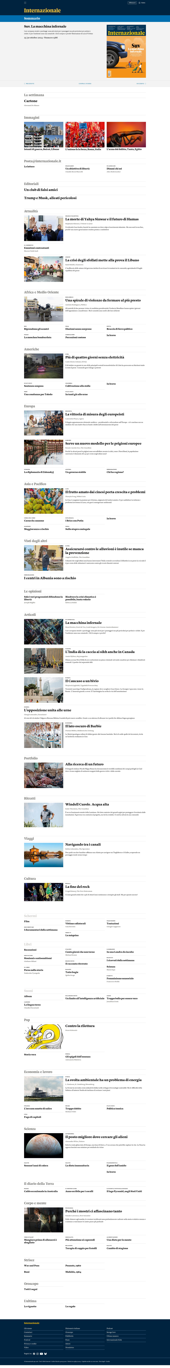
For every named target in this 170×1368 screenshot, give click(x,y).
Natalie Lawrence (72, 1216)
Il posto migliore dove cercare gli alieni (96, 1137)
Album (28, 996)
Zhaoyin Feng (70, 496)
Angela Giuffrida (71, 557)
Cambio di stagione (117, 1248)
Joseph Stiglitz (29, 602)
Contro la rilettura (80, 1026)
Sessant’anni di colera (36, 1166)
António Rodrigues (72, 305)
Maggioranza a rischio (36, 529)
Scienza (111, 967)
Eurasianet (42, 714)
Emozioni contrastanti (36, 248)
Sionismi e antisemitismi (38, 958)
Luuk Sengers (91, 627)
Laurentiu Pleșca (71, 419)
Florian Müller (71, 731)
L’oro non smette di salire (38, 1109)
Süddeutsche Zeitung (85, 731)
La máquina (72, 935)
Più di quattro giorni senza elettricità (94, 357)
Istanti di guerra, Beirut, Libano (41, 149)
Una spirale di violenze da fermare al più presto (103, 300)
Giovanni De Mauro (31, 105)
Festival (27, 1340)
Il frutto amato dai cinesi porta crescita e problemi (105, 492)
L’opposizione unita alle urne (47, 710)
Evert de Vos (81, 627)
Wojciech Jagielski (72, 685)
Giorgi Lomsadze (30, 714)
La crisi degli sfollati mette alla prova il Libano (102, 260)
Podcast (110, 1328)
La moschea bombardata (37, 337)
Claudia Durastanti (31, 1008)
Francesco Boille (113, 981)
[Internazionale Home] (32, 1323)
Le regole (70, 1306)
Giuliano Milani (30, 961)
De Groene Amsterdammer (107, 627)
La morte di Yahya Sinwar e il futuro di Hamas (102, 219)
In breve (111, 335)
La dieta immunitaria (77, 1166)
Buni (26, 1272)
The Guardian (86, 448)
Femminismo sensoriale (120, 978)
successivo (140, 83)
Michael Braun (71, 955)
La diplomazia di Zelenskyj (39, 472)
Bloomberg (90, 1084)
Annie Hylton (70, 656)
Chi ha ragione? (115, 472)
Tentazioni (113, 924)
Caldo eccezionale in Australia (41, 1191)
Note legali (102, 1361)
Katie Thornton (71, 809)
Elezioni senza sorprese (78, 329)
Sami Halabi (70, 265)
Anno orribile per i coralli (79, 1191)
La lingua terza (32, 1005)
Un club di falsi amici (41, 190)
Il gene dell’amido (116, 1166)
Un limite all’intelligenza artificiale (84, 998)
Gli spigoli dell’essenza (77, 1057)
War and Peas (31, 1266)
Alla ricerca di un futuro (84, 764)
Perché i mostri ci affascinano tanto (93, 1211)
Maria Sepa (111, 970)
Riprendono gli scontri (36, 329)
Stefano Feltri (70, 1112)
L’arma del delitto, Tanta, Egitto (124, 149)
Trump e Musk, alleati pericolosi (50, 198)
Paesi (67, 1340)
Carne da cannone (34, 521)
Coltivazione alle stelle (77, 386)
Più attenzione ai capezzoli (80, 1240)
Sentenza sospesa (33, 386)
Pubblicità (69, 1336)
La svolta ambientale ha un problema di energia (103, 1080)
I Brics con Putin (74, 521)
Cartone (30, 101)
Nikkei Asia (81, 496)
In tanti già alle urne (76, 394)
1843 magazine (82, 656)
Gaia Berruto (70, 927)
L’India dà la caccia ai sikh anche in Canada (100, 652)
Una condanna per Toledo (38, 394)
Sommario (28, 1336)
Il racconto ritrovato (76, 964)
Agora (81, 419)
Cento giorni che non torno (80, 952)
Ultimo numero (113, 1336)
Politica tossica (115, 1109)
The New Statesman (84, 891)
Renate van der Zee (72, 448)
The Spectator (84, 849)
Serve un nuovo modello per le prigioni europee (103, 443)
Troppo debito (73, 1109)
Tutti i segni (30, 1289)
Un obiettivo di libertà (77, 169)
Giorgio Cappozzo (114, 927)
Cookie (108, 1361)
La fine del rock (77, 887)
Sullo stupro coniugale (77, 529)
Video (26, 1348)
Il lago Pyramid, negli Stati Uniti (124, 1191)
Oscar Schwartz (71, 1030)
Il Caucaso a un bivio (82, 681)
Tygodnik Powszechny (89, 685)
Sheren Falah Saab (31, 251)
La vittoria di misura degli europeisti (94, 414)
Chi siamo (28, 1328)
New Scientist (85, 1216)
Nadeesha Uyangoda (32, 973)
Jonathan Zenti (112, 1001)
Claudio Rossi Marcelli (74, 172)
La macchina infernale (83, 623)
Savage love (111, 1332)
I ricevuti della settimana (120, 960)
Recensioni (30, 950)
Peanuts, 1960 (73, 1266)
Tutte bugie (71, 972)
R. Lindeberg (80, 1084)
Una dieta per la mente (119, 1240)
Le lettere (29, 167)
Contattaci (28, 1332)
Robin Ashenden (71, 849)
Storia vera (30, 1055)
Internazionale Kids (114, 1340)
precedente (30, 83)
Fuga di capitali (32, 1117)
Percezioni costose (75, 337)
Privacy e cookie (30, 1344)
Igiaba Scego (70, 975)
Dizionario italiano (72, 1328)
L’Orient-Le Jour (86, 224)
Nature (82, 1141)
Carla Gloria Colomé (73, 362)
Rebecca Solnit (71, 602)
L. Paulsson (69, 1084)
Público (84, 305)
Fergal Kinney (70, 891)
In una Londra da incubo (120, 952)
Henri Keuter (70, 627)
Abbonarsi (132, 3)
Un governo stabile (75, 472)
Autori (67, 1344)
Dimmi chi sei (114, 169)
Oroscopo (69, 1332)
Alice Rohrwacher (114, 172)
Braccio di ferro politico (119, 329)
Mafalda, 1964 (73, 1272)
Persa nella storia (33, 970)
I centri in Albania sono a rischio (50, 578)
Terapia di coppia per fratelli (81, 1248)
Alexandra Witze (71, 1141)
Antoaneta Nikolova (73, 1060)
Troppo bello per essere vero (122, 998)
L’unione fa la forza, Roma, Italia (83, 149)
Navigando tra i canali (83, 844)
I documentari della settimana (41, 930)
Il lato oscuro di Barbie (83, 726)
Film (26, 921)
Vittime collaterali (75, 924)
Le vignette (30, 1306)
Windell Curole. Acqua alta (87, 804)
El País (84, 362)
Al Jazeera (79, 265)
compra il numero (85, 83)
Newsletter (69, 1348)
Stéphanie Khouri (72, 224)
